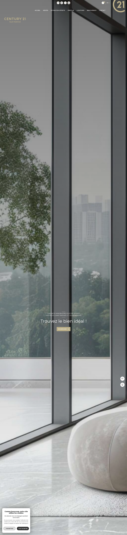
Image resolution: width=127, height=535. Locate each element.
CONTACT (102, 10)
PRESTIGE (71, 10)
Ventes (45, 10)
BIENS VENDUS (91, 10)
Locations (80, 10)
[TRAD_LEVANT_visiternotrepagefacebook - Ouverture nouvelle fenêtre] (58, 2)
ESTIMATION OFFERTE (58, 10)
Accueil (37, 10)
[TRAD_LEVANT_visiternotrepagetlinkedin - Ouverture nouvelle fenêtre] (68, 2)
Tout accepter (22, 528)
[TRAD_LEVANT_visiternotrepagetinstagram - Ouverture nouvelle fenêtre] (61, 2)
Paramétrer (9, 528)
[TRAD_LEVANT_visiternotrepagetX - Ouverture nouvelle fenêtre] (65, 2)
